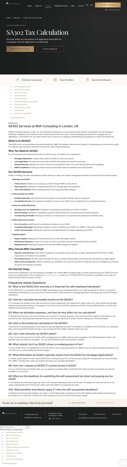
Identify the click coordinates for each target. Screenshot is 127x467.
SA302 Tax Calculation (23, 113)
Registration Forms (61, 6)
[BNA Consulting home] (13, 6)
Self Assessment (20, 96)
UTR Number (19, 110)
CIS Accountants (20, 99)
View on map (56, 418)
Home (29, 6)
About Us (38, 6)
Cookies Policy (116, 414)
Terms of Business (99, 414)
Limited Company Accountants (26, 101)
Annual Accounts (20, 104)
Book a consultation (20, 49)
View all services (50, 49)
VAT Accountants (20, 93)
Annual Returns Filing (22, 107)
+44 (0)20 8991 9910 (107, 5)
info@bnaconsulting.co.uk (33, 417)
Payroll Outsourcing (21, 90)
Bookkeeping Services (22, 87)
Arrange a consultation (108, 403)
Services (48, 6)
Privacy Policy (82, 414)
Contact (81, 6)
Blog (73, 6)
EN (87, 5)
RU (92, 5)
